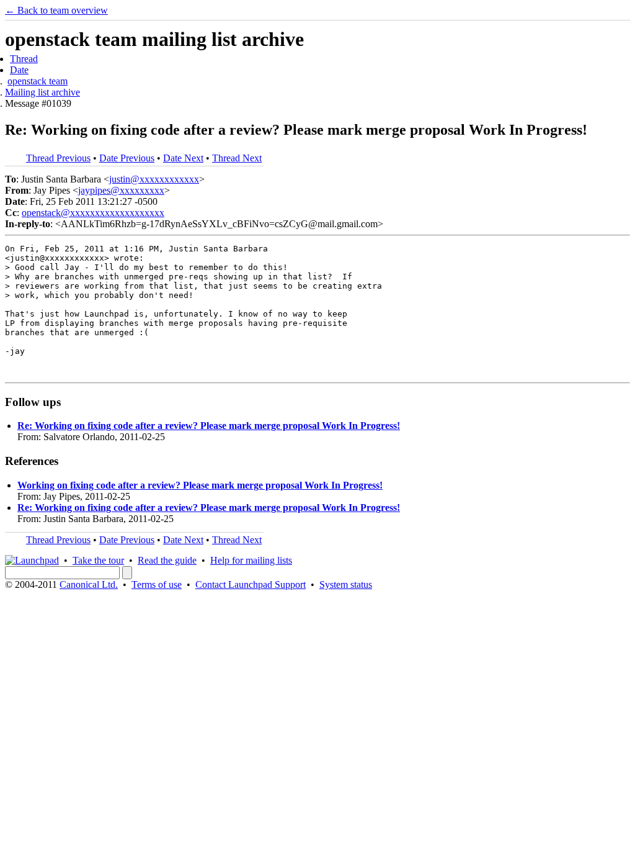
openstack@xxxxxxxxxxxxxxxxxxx (93, 212)
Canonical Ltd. (89, 584)
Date (19, 70)
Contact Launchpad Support (250, 584)
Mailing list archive (42, 92)
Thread (24, 58)
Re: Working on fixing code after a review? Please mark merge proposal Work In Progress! (208, 425)
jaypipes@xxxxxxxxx (121, 190)
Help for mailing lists (251, 560)
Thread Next (237, 158)
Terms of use (156, 584)
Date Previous (126, 158)
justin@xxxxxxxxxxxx (154, 179)
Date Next (183, 158)
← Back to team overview (56, 10)
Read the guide (167, 560)
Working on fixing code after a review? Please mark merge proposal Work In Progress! (200, 485)
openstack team (37, 81)
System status (345, 584)
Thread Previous (58, 158)
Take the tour (98, 560)
